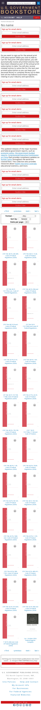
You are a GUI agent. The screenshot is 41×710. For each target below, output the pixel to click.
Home (3, 21)
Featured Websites (21, 695)
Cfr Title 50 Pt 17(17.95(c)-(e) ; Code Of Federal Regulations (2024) (10, 291)
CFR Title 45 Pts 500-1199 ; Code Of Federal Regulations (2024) (11, 573)
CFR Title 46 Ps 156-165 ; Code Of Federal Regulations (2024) (30, 502)
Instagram (20, 705)
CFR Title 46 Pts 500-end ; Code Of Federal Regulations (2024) (30, 291)
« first (6, 211)
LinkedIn (30, 705)
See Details (20, 663)
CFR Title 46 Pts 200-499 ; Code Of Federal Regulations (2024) (11, 255)
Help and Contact (29, 682)
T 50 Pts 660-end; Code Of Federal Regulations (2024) (10, 643)
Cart (37, 17)
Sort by (14, 219)
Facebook (14, 705)
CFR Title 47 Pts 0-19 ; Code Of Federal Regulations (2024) (11, 361)
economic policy (7, 153)
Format (8, 216)
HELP (19, 17)
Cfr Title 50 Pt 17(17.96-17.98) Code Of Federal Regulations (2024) (10, 396)
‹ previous (17, 211)
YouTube (24, 705)
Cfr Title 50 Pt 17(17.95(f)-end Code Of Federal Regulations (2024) (30, 326)
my (8, 17)
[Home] (20, 13)
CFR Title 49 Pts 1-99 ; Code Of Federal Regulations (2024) (30, 361)
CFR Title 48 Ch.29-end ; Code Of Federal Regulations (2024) (10, 326)
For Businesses (21, 688)
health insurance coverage (26, 163)
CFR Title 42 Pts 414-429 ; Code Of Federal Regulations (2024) (11, 608)
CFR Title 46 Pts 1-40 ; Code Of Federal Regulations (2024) (11, 467)
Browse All (10, 21)
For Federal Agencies (20, 691)
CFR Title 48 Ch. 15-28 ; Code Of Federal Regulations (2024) (30, 255)
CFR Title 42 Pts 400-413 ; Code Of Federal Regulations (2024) (30, 573)
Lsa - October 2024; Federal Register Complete (30, 640)
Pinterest (27, 705)
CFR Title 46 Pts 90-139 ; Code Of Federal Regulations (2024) (10, 502)
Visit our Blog (20, 702)
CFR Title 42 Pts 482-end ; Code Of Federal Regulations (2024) (30, 608)
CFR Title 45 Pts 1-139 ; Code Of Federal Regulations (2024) (30, 538)
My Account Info (20, 685)
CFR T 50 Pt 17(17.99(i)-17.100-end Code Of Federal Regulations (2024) (30, 432)
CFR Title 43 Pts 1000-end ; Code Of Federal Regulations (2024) (11, 538)
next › (28, 211)
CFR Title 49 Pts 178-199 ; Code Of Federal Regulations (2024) (11, 432)
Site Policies (9, 682)
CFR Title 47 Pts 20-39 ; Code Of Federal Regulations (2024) (30, 396)
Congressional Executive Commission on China (20, 156)
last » (37, 211)
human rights (6, 159)
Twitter (17, 705)
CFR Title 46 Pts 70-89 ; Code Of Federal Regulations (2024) (30, 467)
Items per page (17, 222)
